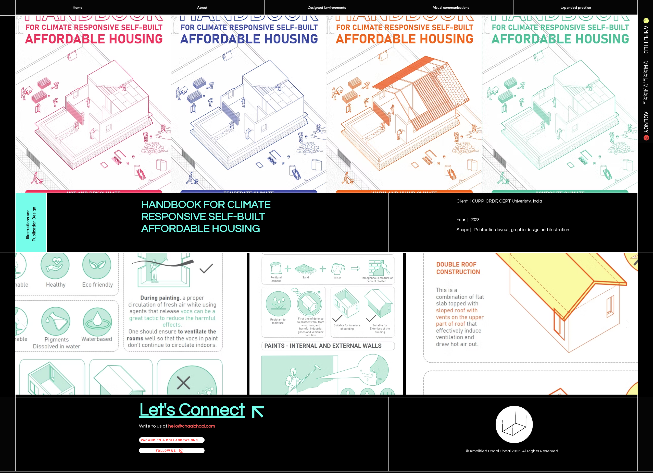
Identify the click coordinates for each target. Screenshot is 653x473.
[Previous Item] (24, 323)
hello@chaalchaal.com (191, 426)
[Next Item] (629, 323)
